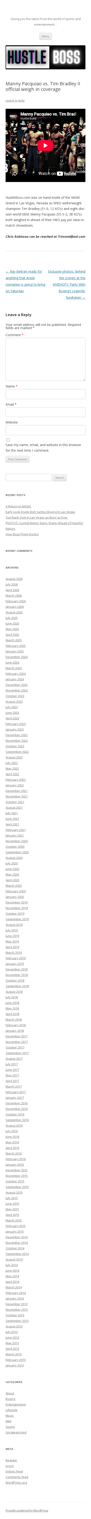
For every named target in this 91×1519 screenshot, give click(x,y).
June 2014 (12, 1270)
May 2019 (12, 941)
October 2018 (15, 980)
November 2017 (17, 1042)
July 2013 (12, 1332)
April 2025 (12, 634)
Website (12, 422)
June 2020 (12, 869)
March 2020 (14, 886)
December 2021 (17, 791)
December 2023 (17, 685)
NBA (8, 1421)
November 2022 (17, 740)
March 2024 (14, 668)
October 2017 (15, 1047)
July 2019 (12, 930)
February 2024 (16, 674)
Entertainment (16, 1404)
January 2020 (15, 897)
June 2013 (12, 1337)
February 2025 (16, 646)
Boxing (10, 1399)
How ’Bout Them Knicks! (22, 534)
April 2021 (12, 824)
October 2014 (15, 1248)
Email (11, 404)
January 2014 (15, 1298)
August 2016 (14, 1125)
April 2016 (12, 1148)
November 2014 (17, 1243)
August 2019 (14, 925)
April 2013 (12, 1349)
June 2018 (12, 1003)
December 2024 (17, 657)
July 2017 (12, 1064)
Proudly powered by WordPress (27, 1510)
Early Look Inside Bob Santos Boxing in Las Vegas (40, 512)
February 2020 (16, 891)
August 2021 (14, 807)
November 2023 (17, 690)
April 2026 (12, 590)
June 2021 (12, 819)
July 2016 (12, 1131)
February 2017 (16, 1092)
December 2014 (17, 1237)
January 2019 (15, 964)
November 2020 (17, 841)
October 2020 (15, 846)
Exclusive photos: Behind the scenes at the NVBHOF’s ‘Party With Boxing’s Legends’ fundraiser (66, 284)
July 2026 (12, 584)
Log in (10, 1466)
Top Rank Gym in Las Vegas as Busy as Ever (37, 517)
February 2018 (16, 1025)
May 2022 (12, 768)
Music (10, 1415)
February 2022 (16, 780)
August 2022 (14, 757)
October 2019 (15, 913)
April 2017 (12, 1081)
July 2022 (12, 763)
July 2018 (12, 997)
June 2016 (12, 1137)
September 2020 (17, 852)
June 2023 (12, 713)
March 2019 (14, 952)
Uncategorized (16, 1432)
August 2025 (14, 612)
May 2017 (12, 1075)
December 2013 (17, 1304)
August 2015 (14, 1192)
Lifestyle (12, 1410)
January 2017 (15, 1097)
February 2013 (16, 1360)
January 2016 (15, 1164)
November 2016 (17, 1109)
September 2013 (17, 1321)
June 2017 (12, 1070)
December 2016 (17, 1103)
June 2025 (12, 623)
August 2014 (14, 1259)
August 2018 (14, 992)
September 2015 (17, 1187)
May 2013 (12, 1343)
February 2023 (16, 724)
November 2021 (17, 796)
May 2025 (12, 629)
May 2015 (12, 1209)
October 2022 (15, 746)
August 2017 (14, 1058)
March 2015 (14, 1220)
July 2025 (12, 618)
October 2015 (15, 1181)
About (10, 1393)
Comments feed (17, 1477)
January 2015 (15, 1231)
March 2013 (14, 1354)
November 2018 (17, 975)
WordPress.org (16, 1482)
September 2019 (17, 919)
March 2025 (14, 640)
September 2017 (17, 1053)
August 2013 (14, 1326)
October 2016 (15, 1114)
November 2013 (17, 1309)
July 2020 (12, 863)
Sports (10, 1427)
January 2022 (15, 785)
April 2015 (12, 1215)
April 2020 (12, 880)
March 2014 (14, 1287)
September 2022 (17, 752)
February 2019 (16, 958)
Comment (15, 335)
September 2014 (17, 1254)
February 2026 (16, 601)
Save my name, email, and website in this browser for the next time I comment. (43, 448)
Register (11, 1460)
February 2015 (16, 1226)
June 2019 (12, 936)
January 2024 (15, 679)
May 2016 (12, 1142)
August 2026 (14, 579)
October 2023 (15, 696)
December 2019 (17, 902)
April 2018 (12, 1014)
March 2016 (14, 1153)
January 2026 (15, 607)
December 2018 (17, 969)
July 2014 (12, 1265)
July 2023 (12, 707)
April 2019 (12, 947)
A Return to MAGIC (18, 506)
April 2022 (12, 774)
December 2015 (17, 1170)
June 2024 (12, 662)
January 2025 (15, 651)
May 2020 (12, 874)
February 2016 (16, 1159)
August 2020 (14, 858)
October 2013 (15, 1315)
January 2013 (15, 1365)
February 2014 (16, 1293)
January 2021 (15, 835)
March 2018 (14, 1019)
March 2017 (14, 1086)
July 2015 (12, 1198)
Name (12, 386)
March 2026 (14, 595)
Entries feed (14, 1471)
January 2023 (15, 729)
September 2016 (17, 1120)
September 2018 (17, 986)
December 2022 (17, 735)
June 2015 (12, 1203)
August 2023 (14, 701)
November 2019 (17, 908)
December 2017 (17, 1036)
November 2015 (17, 1176)
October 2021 (15, 802)
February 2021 (16, 830)
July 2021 (12, 813)
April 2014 (12, 1282)
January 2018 (15, 1031)
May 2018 (12, 1008)
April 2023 (12, 718)
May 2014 (12, 1276)
